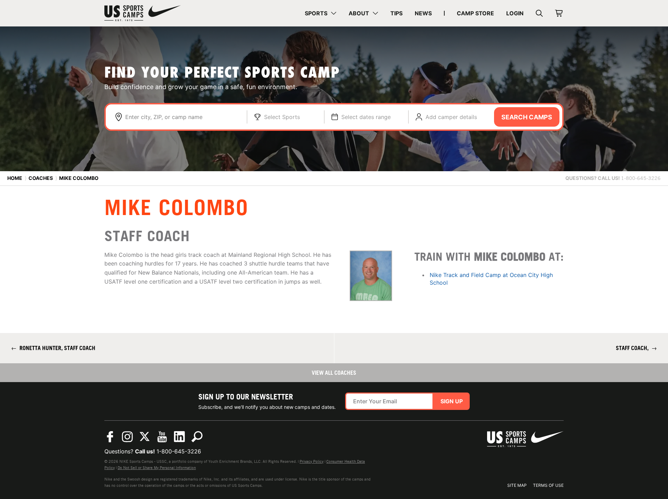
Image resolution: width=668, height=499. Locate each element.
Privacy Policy (312, 461)
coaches (41, 178)
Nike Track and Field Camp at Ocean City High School (491, 278)
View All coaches (334, 372)
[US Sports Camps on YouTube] (162, 436)
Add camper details (451, 116)
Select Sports (282, 116)
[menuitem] (320, 13)
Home (14, 178)
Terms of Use (548, 485)
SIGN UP (451, 401)
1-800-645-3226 (179, 451)
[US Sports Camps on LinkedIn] (179, 436)
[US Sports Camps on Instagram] (127, 436)
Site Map (517, 485)
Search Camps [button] (526, 117)
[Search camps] (196, 436)
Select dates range (366, 116)
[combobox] (182, 117)
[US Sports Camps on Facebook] (110, 436)
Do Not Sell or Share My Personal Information (157, 467)
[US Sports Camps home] (142, 13)
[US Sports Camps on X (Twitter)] (144, 436)
